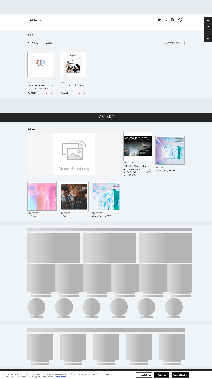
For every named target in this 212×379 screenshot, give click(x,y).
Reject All (162, 375)
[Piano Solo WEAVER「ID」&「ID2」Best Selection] (40, 77)
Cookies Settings (144, 375)
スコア (30, 95)
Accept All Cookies (180, 375)
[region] (106, 375)
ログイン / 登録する (133, 4)
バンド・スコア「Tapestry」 (73, 98)
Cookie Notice (60, 376)
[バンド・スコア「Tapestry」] (73, 77)
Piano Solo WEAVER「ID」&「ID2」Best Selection (40, 100)
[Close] (208, 374)
